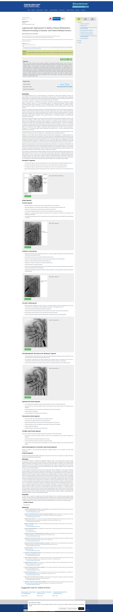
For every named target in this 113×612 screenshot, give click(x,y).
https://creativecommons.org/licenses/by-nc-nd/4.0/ (33, 48)
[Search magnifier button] (88, 7)
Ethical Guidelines (54, 10)
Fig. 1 (71, 163)
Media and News (70, 10)
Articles (46, 10)
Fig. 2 (54, 209)
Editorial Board (39, 10)
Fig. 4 (62, 307)
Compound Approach (84, 38)
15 (43, 479)
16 (57, 483)
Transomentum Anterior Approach (86, 32)
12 (38, 140)
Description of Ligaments (84, 23)
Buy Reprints (57, 18)
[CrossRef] (28, 511)
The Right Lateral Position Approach (86, 33)
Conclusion (79, 42)
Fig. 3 (52, 257)
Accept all (81, 608)
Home (29, 10)
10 (64, 132)
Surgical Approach (83, 25)
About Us (33, 10)
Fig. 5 (48, 357)
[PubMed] (32, 511)
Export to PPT (27, 196)
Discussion (79, 40)
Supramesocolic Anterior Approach (86, 30)
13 (38, 467)
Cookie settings (62, 608)
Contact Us (83, 10)
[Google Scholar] (37, 511)
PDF (63, 18)
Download (92, 19)
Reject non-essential (72, 608)
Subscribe (77, 10)
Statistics (85, 19)
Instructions (61, 10)
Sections (79, 19)
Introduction (79, 22)
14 (25, 476)
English (24, 19)
